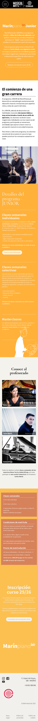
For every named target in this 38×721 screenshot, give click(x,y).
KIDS (17, 40)
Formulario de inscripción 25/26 (19, 619)
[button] (4, 4)
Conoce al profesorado (12, 252)
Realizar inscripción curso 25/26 (19, 65)
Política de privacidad (19, 717)
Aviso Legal (8, 717)
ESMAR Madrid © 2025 (28, 703)
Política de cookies (32, 717)
